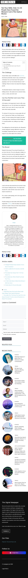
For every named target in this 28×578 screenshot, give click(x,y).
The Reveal (6, 68)
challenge (10, 203)
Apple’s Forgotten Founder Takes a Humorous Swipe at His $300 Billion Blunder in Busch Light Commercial (20, 451)
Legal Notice (5, 568)
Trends (5, 289)
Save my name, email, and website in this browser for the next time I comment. (14, 333)
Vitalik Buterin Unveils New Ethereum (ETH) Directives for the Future (20, 417)
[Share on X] (11, 45)
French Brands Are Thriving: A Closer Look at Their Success (20, 405)
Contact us (6, 531)
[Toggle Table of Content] (23, 62)
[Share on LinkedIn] (23, 45)
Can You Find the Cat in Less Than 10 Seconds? (12, 66)
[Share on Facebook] (5, 45)
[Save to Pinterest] (17, 45)
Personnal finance (11, 541)
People (4, 541)
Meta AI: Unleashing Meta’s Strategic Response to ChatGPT (20, 428)
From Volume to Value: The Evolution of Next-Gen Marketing (20, 382)
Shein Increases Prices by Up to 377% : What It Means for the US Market (20, 484)
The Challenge (7, 64)
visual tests (21, 75)
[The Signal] (8, 2)
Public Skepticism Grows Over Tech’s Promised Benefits (20, 473)
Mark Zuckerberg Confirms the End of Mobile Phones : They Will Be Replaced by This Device (20, 393)
